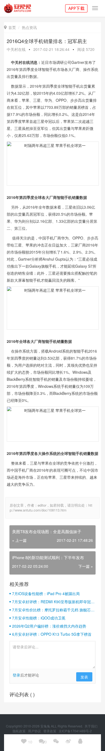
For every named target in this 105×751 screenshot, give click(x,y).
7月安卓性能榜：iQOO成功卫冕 (38, 618)
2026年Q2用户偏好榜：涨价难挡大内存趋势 (49, 626)
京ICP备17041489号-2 (75, 731)
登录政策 (50, 731)
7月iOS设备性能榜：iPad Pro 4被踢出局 (46, 593)
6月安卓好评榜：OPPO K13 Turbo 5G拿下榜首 (52, 634)
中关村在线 (16, 49)
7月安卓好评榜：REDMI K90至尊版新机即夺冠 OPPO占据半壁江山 (51, 601)
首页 (10, 27)
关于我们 (91, 726)
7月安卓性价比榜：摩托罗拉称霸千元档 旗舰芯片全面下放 (53, 609)
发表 (84, 677)
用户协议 (35, 731)
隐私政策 (19, 731)
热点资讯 (29, 27)
